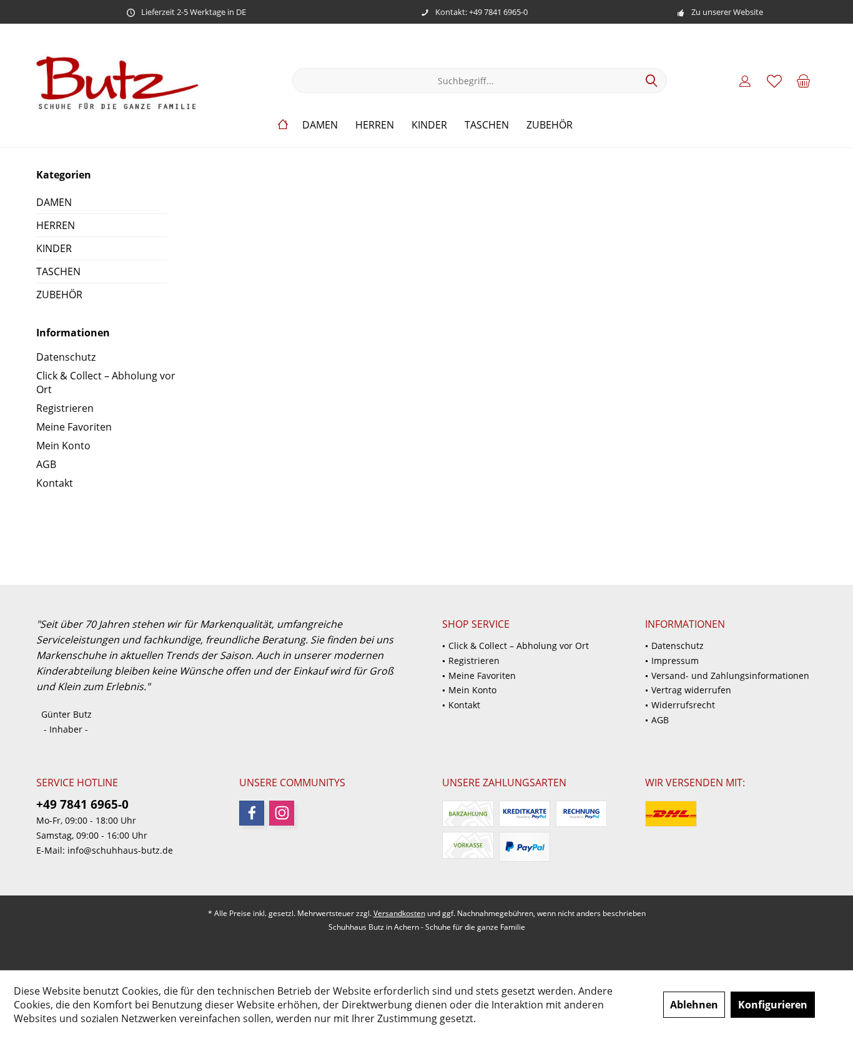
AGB (46, 464)
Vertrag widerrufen (691, 690)
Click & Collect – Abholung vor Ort (105, 382)
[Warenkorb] (804, 80)
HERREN (55, 225)
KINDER (54, 248)
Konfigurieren (772, 1005)
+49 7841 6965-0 (82, 804)
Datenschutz (66, 357)
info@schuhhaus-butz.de (120, 850)
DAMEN (54, 202)
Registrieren (65, 408)
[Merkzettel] (774, 80)
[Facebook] (251, 813)
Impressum (675, 660)
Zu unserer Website (727, 11)
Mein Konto (63, 445)
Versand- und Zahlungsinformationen (730, 675)
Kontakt (54, 483)
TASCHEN (58, 271)
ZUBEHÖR (59, 294)
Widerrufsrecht (683, 705)
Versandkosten (399, 913)
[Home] (282, 125)
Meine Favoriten (74, 427)
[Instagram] (281, 813)
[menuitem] (804, 80)
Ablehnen (694, 1005)
